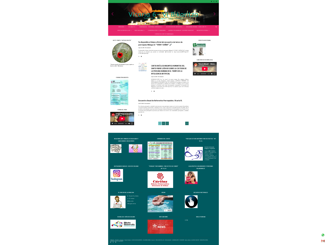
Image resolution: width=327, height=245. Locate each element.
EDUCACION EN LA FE (124, 30)
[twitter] (211, 1)
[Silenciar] (129, 123)
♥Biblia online (130, 201)
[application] (122, 118)
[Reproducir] (112, 123)
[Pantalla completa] (132, 123)
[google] (216, 1)
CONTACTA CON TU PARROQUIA (164, 34)
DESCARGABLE (139, 30)
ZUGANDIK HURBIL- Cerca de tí (196, 26)
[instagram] (214, 1)
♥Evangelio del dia (131, 203)
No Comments (148, 47)
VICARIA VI (131, 26)
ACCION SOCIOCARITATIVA (174, 26)
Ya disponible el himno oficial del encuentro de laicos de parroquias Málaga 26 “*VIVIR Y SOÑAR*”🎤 (160, 43)
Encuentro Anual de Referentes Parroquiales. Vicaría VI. (160, 100)
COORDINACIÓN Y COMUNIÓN (156, 30)
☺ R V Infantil (130, 198)
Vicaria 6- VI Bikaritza (163, 14)
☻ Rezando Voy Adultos (133, 196)
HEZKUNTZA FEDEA (202, 30)
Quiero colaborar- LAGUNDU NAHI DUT (181, 30)
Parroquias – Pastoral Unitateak (150, 26)
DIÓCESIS (121, 26)
